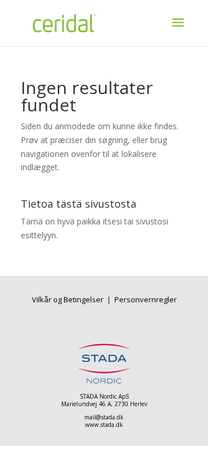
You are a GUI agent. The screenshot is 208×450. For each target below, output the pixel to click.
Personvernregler (145, 299)
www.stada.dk (104, 425)
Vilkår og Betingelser (68, 299)
